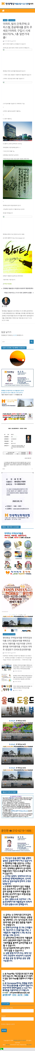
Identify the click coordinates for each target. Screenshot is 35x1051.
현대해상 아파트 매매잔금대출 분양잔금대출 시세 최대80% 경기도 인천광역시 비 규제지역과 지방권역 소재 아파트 (22, 677)
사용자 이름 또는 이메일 (7, 1008)
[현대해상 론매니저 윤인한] (3, 11)
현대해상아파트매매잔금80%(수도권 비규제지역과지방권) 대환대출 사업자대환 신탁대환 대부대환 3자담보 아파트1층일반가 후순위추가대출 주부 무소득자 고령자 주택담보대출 (17, 734)
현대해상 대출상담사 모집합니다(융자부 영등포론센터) (18, 288)
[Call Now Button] (1, 1049)
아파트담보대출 (12, 20)
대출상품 (5, 20)
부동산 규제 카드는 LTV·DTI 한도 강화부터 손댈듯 (18, 292)
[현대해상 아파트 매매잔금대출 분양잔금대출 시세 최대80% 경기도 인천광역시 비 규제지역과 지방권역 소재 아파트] (6, 679)
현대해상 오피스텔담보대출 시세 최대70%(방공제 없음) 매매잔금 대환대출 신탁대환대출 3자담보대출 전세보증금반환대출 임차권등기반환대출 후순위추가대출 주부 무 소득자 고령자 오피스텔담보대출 (17, 710)
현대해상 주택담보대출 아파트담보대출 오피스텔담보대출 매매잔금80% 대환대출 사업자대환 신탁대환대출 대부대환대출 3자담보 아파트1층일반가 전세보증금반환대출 (17, 644)
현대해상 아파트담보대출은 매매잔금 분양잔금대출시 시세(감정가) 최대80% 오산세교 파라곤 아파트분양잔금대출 (22, 667)
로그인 (15, 335)
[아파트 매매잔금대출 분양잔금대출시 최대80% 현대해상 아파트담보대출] (6, 688)
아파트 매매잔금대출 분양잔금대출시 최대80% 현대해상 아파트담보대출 (22, 687)
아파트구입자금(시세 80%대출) (9, 634)
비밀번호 (3, 1016)
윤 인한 (14, 41)
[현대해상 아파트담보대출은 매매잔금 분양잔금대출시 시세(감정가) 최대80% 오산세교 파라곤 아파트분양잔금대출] (6, 668)
